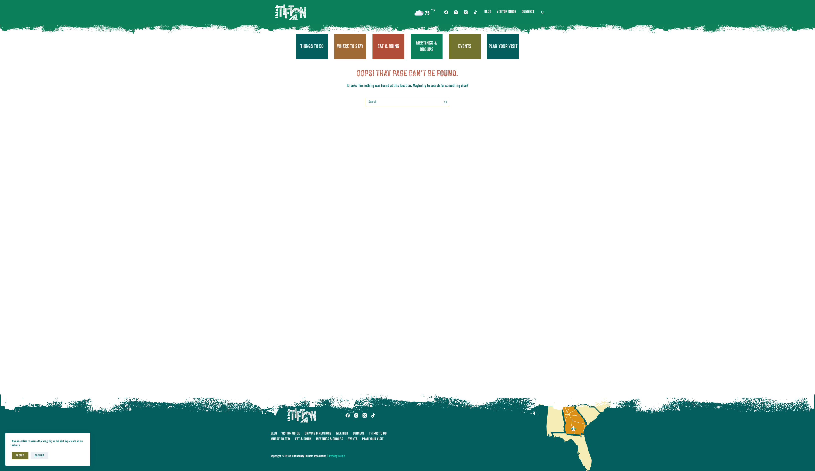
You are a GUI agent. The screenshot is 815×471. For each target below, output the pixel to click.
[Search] (542, 12)
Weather (342, 433)
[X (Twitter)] (466, 12)
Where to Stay (350, 46)
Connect (528, 12)
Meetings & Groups (426, 46)
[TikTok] (475, 12)
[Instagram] (456, 12)
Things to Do (312, 46)
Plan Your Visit (503, 46)
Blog (487, 12)
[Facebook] (446, 12)
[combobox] (403, 102)
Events (464, 46)
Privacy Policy (337, 456)
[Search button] (446, 102)
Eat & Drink (388, 46)
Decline (39, 455)
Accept (20, 455)
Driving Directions (318, 433)
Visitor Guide (506, 12)
